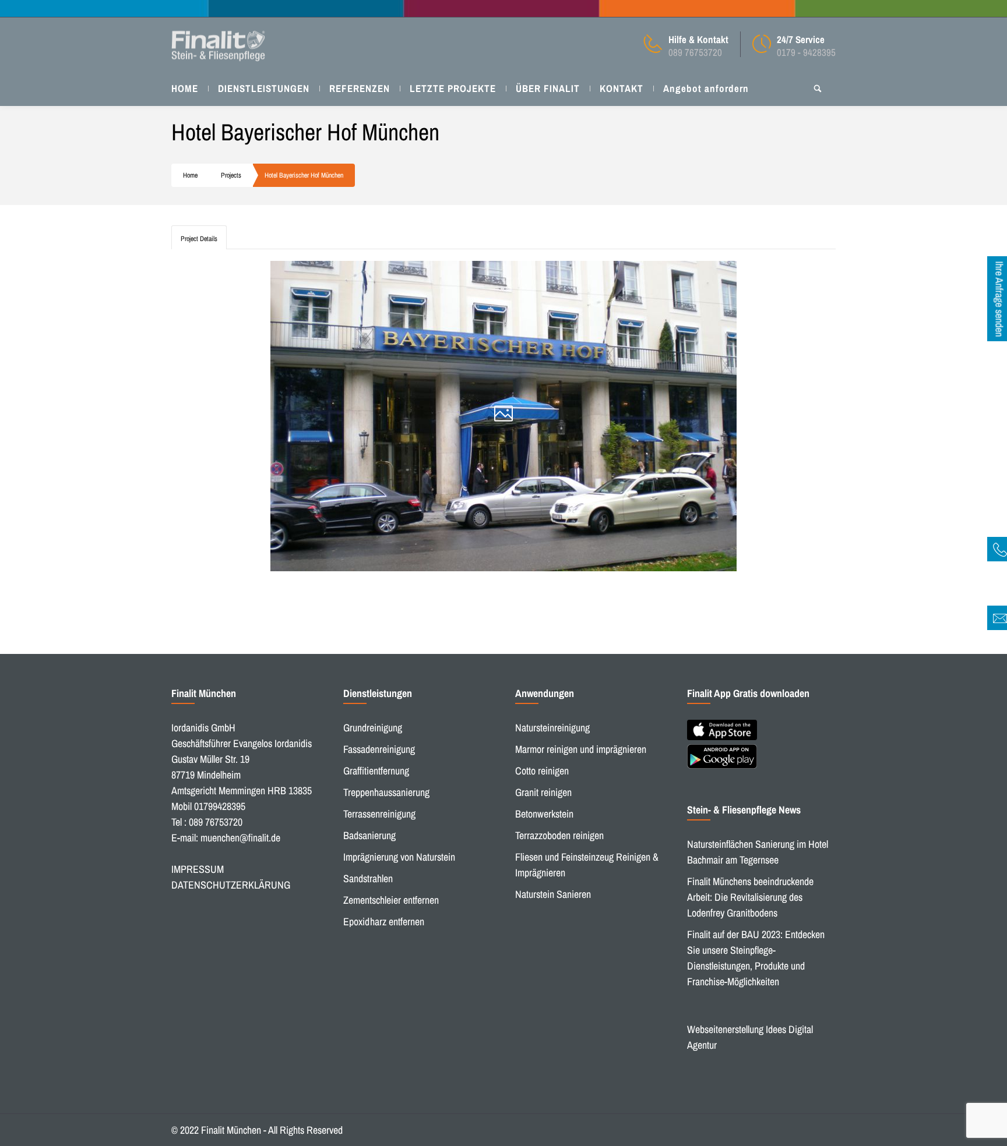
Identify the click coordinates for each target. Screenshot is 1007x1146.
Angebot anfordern (706, 88)
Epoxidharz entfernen (383, 921)
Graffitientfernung (376, 770)
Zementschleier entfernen (391, 900)
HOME (184, 88)
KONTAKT (621, 88)
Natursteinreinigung (552, 727)
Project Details (199, 238)
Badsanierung (369, 835)
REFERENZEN (359, 88)
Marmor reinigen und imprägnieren (580, 749)
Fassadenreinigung (379, 749)
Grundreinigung (372, 727)
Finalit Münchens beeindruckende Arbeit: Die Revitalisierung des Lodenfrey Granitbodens (750, 897)
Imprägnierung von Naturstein (399, 857)
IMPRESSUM (197, 869)
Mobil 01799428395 (208, 806)
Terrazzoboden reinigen (559, 835)
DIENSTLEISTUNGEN (263, 88)
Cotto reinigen (542, 770)
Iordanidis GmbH (203, 727)
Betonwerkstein (544, 814)
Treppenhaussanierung (386, 792)
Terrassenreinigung (379, 814)
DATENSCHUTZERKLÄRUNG (230, 885)
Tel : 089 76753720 (206, 822)
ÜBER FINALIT (548, 88)
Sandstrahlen (368, 878)
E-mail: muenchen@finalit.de (225, 837)
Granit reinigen (543, 792)
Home (190, 175)
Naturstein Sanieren (553, 894)
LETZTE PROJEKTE (453, 88)
